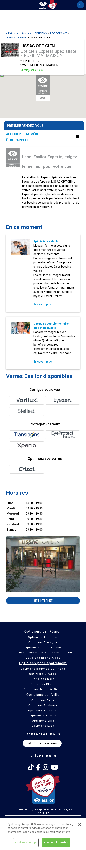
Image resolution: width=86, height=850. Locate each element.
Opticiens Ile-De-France (43, 647)
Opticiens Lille (43, 720)
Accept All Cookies (56, 842)
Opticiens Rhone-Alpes (43, 657)
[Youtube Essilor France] (54, 767)
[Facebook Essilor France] (38, 767)
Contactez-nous (44, 743)
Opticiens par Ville (43, 695)
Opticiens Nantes (43, 715)
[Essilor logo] (43, 4)
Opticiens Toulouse (43, 705)
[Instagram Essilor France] (45, 767)
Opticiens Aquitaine (43, 637)
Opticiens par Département (43, 663)
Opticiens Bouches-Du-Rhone (43, 668)
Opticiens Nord (43, 678)
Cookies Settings (25, 842)
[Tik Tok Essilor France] (31, 767)
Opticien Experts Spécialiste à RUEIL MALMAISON (48, 53)
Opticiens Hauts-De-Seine (43, 689)
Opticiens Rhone (43, 684)
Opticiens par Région (43, 631)
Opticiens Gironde (43, 673)
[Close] (79, 824)
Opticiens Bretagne (43, 642)
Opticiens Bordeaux (43, 710)
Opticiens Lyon (43, 725)
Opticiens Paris (43, 700)
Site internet (43, 600)
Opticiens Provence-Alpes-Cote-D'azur (43, 652)
